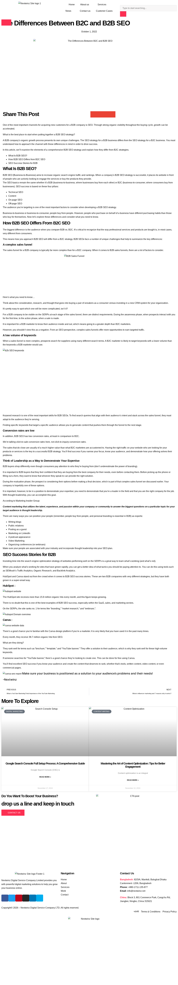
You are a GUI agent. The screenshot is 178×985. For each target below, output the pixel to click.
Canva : (7, 619)
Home (72, 4)
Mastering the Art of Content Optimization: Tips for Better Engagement (133, 765)
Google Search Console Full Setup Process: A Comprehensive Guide (45, 763)
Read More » (45, 777)
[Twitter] (11, 898)
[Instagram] (25, 898)
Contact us (85, 11)
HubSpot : (9, 585)
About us (84, 4)
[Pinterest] (18, 898)
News (68, 11)
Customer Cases (104, 11)
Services (102, 4)
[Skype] (39, 898)
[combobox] (148, 8)
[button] (93, 114)
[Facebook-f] (4, 898)
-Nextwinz (10, 679)
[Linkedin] (32, 898)
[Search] (123, 14)
